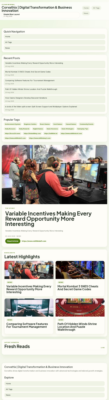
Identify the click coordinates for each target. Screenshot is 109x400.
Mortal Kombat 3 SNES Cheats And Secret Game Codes (77, 288)
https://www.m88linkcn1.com (71, 133)
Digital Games (38, 129)
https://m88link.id (50, 133)
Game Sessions (52, 129)
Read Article (12, 241)
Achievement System (12, 124)
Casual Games (71, 124)
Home (86, 8)
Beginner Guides (30, 124)
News (86, 13)
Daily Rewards (24, 129)
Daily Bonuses (10, 129)
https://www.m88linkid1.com (15, 138)
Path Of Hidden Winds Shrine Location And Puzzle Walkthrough (77, 326)
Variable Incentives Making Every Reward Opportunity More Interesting (28, 289)
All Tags (96, 8)
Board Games (45, 124)
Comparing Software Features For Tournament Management (27, 325)
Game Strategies (68, 129)
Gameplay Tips (82, 129)
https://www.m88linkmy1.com (39, 138)
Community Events (86, 124)
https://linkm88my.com (32, 133)
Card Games (57, 124)
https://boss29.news (12, 133)
